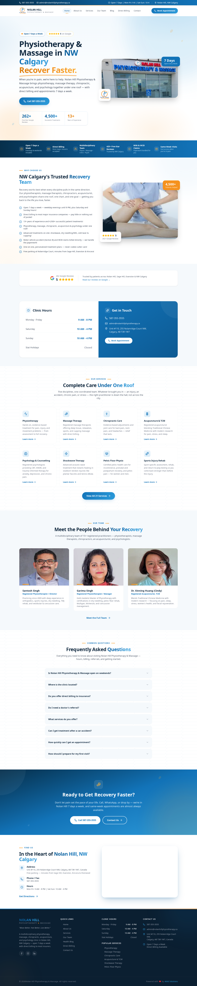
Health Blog (68, 941)
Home (67, 10)
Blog (112, 10)
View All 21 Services (96, 495)
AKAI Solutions (171, 981)
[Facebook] (21, 953)
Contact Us (113, 820)
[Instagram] (28, 953)
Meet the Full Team (96, 617)
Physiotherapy (110, 948)
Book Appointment (166, 10)
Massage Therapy (112, 951)
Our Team (101, 10)
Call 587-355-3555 (36, 101)
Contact (137, 10)
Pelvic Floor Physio (112, 966)
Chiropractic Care (112, 955)
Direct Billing (124, 10)
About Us (78, 10)
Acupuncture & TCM (113, 959)
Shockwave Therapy (113, 963)
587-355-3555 (153, 924)
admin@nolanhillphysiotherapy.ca (162, 929)
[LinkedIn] (34, 953)
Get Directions (26, 896)
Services (89, 10)
